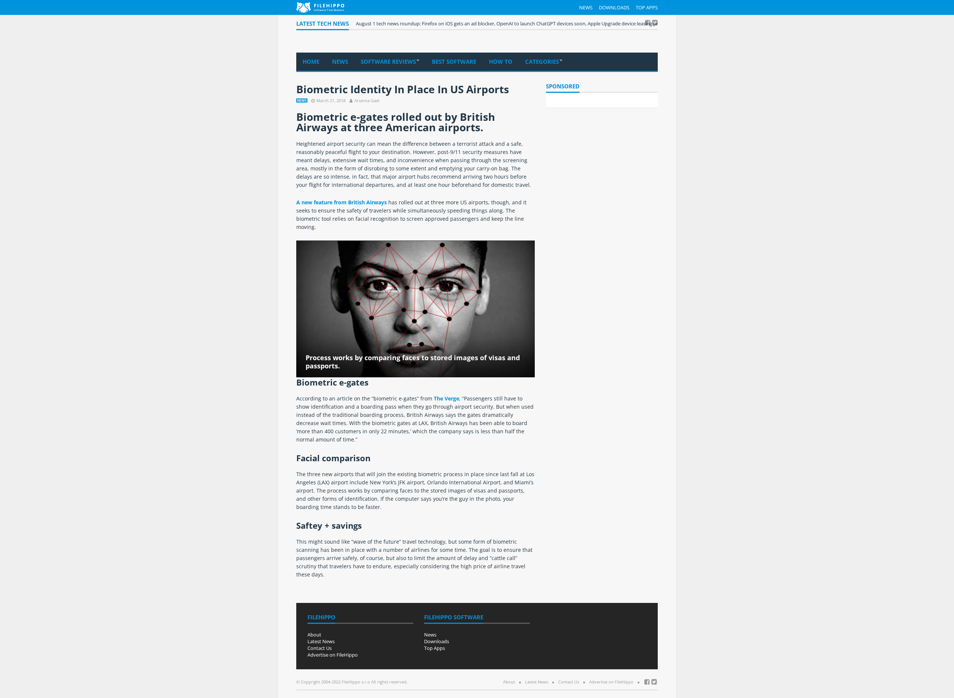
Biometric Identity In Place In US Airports (402, 89)
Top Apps (647, 7)
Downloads (614, 7)
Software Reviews (388, 61)
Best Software (454, 61)
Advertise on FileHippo (332, 654)
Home (311, 61)
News (586, 7)
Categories (542, 61)
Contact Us (319, 648)
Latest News (321, 641)
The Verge (446, 398)
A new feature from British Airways (341, 202)
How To (500, 61)
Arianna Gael (366, 100)
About (314, 634)
